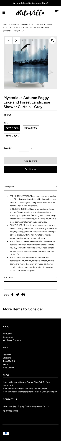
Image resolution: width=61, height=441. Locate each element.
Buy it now (30, 169)
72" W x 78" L (30, 128)
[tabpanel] (30, 232)
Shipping (7, 358)
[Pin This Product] (23, 295)
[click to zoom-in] (52, 40)
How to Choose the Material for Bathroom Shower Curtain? (30, 392)
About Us (7, 334)
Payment (7, 355)
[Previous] (8, 40)
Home (6, 24)
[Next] (16, 40)
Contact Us (8, 337)
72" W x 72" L (12, 128)
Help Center (8, 367)
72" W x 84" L (12, 136)
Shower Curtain (19, 24)
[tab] (30, 187)
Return (6, 364)
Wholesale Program (12, 340)
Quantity (8, 148)
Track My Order (10, 361)
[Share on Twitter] (17, 295)
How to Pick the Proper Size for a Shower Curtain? (25, 388)
